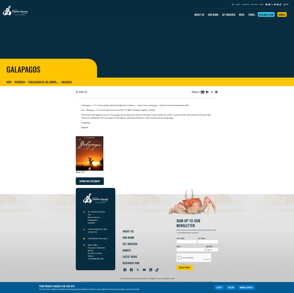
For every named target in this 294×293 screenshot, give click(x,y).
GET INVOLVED (228, 14)
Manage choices (246, 287)
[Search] (233, 4)
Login (238, 4)
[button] (266, 4)
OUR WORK (213, 14)
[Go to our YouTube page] (143, 268)
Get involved (130, 244)
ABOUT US (199, 14)
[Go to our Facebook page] (124, 268)
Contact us (245, 4)
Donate (282, 14)
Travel (251, 14)
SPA (286, 4)
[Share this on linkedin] (216, 91)
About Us (128, 231)
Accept (219, 287)
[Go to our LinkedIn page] (149, 268)
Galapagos (66, 81)
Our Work (128, 237)
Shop (261, 4)
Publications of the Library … (43, 81)
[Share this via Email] (202, 91)
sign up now (184, 267)
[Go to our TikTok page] (156, 268)
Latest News (130, 256)
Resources (254, 4)
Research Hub (266, 14)
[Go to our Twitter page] (137, 268)
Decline (231, 287)
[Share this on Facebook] (207, 91)
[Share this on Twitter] (212, 91)
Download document (89, 181)
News (241, 14)
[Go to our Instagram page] (130, 268)
